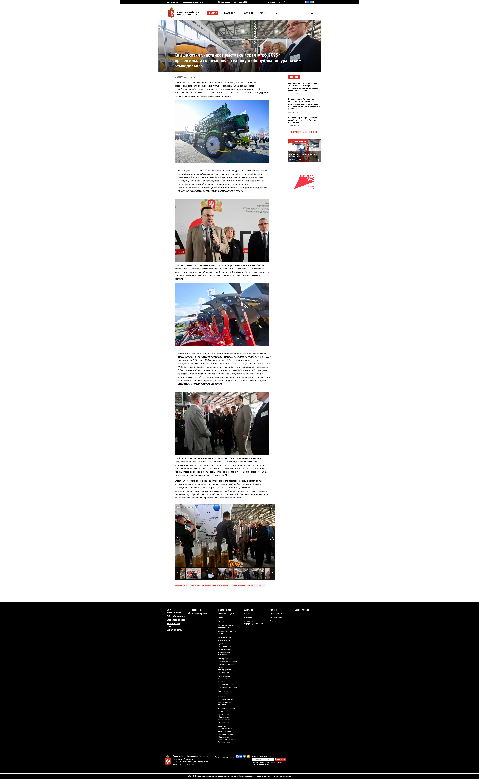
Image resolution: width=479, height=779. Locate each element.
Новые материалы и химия (226, 709)
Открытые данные (176, 620)
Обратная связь (174, 630)
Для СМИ (248, 13)
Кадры (221, 621)
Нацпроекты (230, 13)
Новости (212, 13)
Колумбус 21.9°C (275, 2)
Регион (263, 13)
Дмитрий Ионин (239, 585)
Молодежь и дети (226, 613)
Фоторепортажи (298, 141)
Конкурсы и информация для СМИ (253, 622)
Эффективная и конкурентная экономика (224, 652)
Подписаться (280, 759)
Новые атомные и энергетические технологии (225, 702)
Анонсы (247, 613)
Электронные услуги (173, 624)
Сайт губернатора (176, 616)
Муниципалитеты (277, 613)
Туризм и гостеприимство (225, 644)
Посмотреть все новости (304, 132)
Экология (196, 585)
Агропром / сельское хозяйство (216, 585)
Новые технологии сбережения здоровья (227, 685)
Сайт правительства (174, 611)
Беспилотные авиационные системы (223, 693)
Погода (273, 621)
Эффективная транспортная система (224, 678)
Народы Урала (276, 617)
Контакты (248, 617)
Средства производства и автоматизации (225, 728)
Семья (220, 617)
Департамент (302, 610)
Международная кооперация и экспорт (227, 659)
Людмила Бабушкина (257, 585)
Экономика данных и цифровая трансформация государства (227, 668)
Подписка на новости (261, 756)
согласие (273, 763)
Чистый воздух (182, 585)
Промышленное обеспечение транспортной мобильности (225, 718)
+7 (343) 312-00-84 (185, 764)
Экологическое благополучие (224, 638)
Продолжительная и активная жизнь (227, 626)
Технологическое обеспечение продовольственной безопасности (227, 738)
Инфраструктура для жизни (227, 632)
